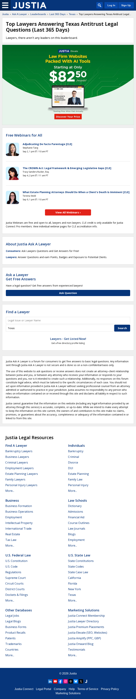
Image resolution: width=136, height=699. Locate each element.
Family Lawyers (15, 479)
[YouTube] (55, 681)
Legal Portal (43, 689)
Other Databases (18, 610)
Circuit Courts (14, 583)
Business (12, 500)
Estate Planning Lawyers (21, 474)
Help (72, 689)
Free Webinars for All (24, 135)
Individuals (76, 445)
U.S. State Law (79, 555)
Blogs (72, 534)
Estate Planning (78, 474)
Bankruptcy (75, 451)
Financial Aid (76, 517)
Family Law (75, 479)
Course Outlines (78, 523)
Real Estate (12, 534)
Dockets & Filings (16, 595)
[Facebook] (60, 681)
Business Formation (18, 506)
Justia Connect (24, 689)
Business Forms (15, 627)
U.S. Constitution (16, 561)
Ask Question (68, 293)
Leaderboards (38, 14)
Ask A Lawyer (19, 14)
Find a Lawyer (18, 311)
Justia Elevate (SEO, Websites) (87, 633)
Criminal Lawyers (16, 462)
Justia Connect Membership (86, 616)
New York (74, 589)
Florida (72, 583)
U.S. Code (11, 566)
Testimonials (76, 649)
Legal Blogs (13, 621)
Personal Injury (78, 485)
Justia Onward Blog (81, 644)
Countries (11, 649)
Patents (10, 638)
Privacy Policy (110, 689)
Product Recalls (15, 633)
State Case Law (78, 572)
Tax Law (10, 540)
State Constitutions (81, 561)
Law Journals (76, 528)
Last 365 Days (57, 14)
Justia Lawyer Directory (83, 621)
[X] (81, 681)
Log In (111, 5)
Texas (72, 14)
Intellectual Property (19, 523)
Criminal (73, 457)
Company (60, 689)
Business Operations (19, 512)
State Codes (76, 566)
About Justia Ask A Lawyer (28, 244)
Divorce (73, 462)
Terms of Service (87, 689)
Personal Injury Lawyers (21, 485)
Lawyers (11, 257)
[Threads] (71, 681)
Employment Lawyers (19, 468)
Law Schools (77, 500)
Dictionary (75, 506)
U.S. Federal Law (18, 555)
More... (9, 491)
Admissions (75, 512)
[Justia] (29, 5)
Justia (5, 14)
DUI (70, 468)
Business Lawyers (17, 457)
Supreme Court (15, 578)
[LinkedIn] (50, 681)
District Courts (15, 589)
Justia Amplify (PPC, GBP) (84, 638)
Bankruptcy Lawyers (18, 451)
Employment (13, 517)
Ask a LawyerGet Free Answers (21, 276)
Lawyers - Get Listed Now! (68, 339)
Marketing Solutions (83, 610)
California (74, 578)
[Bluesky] (76, 681)
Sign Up (126, 5)
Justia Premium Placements (86, 627)
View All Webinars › (68, 212)
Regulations (13, 572)
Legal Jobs (12, 616)
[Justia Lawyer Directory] (86, 681)
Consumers (13, 251)
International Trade (18, 528)
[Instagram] (65, 681)
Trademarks (13, 644)
